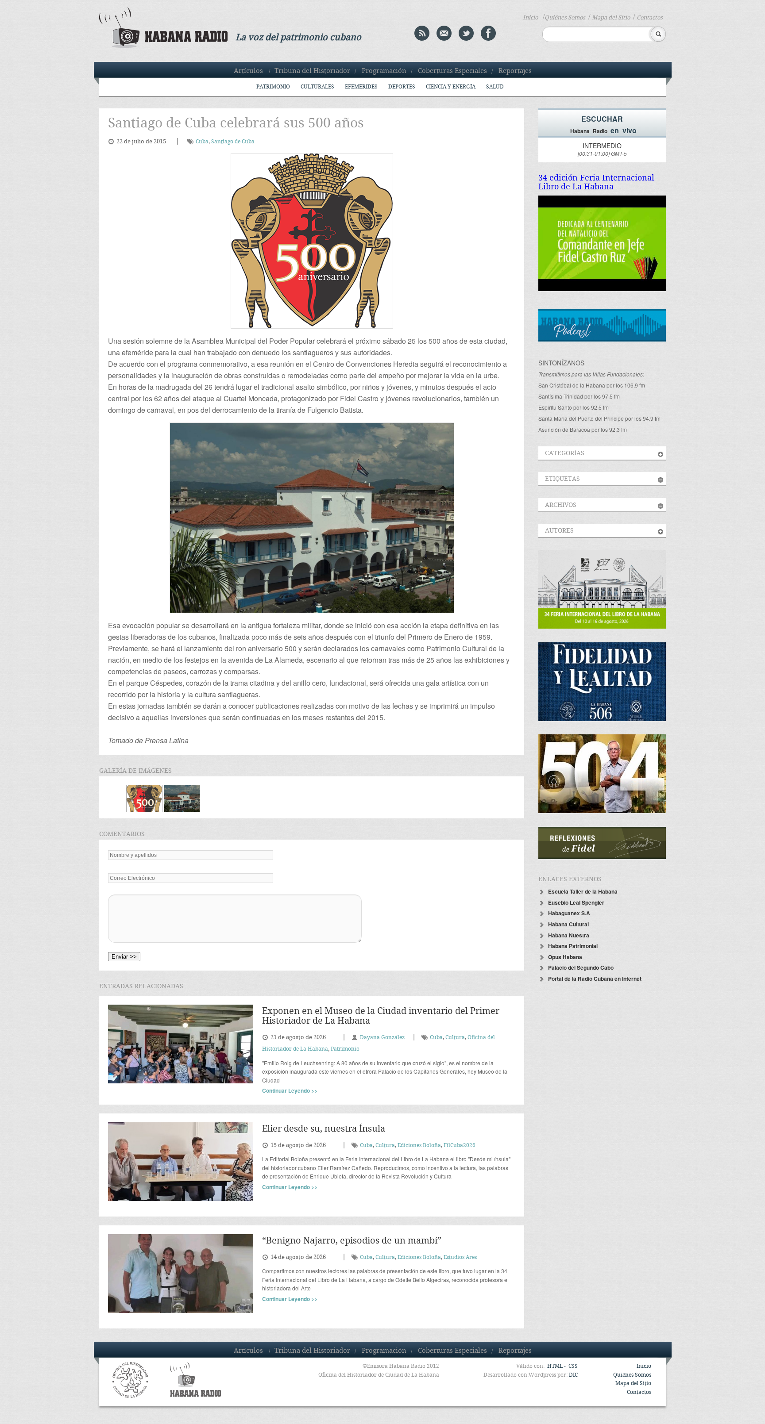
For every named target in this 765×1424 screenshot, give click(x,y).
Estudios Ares (460, 1257)
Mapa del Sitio (611, 18)
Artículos (248, 71)
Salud (495, 87)
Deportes (401, 87)
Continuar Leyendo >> (289, 1090)
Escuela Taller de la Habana (583, 891)
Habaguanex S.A (569, 913)
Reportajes (515, 71)
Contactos (650, 18)
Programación (384, 71)
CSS (573, 1366)
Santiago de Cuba (233, 142)
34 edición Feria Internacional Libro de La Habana (596, 182)
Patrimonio (273, 87)
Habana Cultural (568, 924)
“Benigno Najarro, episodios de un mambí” (351, 1241)
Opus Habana (565, 957)
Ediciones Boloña (419, 1145)
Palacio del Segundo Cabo (581, 967)
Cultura (455, 1037)
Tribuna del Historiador (312, 71)
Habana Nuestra (568, 935)
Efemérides (361, 87)
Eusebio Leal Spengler (576, 902)
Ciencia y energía (450, 87)
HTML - (557, 1366)
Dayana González (382, 1037)
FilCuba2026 (459, 1145)
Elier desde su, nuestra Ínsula (323, 1129)
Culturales (317, 87)
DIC (573, 1375)
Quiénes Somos (565, 18)
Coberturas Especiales (452, 71)
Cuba (202, 142)
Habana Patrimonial (573, 946)
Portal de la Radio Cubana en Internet (594, 979)
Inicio (530, 18)
